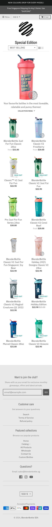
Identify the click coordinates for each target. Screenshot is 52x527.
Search (26, 414)
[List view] (42, 48)
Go (46, 392)
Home (26, 441)
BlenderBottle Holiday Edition (39, 303)
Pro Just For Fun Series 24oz (13, 221)
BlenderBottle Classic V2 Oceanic (39, 342)
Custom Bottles (26, 457)
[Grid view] (39, 48)
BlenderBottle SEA (29, 517)
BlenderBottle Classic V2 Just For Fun (39, 183)
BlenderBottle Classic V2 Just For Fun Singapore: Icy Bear (13, 263)
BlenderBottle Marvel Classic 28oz (13, 342)
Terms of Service (26, 417)
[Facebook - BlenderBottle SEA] (21, 477)
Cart (46, 17)
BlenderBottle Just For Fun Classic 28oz (13, 143)
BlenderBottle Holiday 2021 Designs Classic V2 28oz (39, 263)
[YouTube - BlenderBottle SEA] (31, 477)
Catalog (25, 444)
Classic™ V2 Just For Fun (13, 182)
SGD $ (15, 17)
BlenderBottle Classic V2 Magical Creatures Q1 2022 (13, 304)
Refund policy (26, 421)
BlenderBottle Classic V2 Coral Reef (38, 222)
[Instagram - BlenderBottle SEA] (26, 477)
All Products (26, 447)
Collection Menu (25, 111)
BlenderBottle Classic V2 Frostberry (38, 143)
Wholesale (26, 450)
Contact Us (26, 454)
